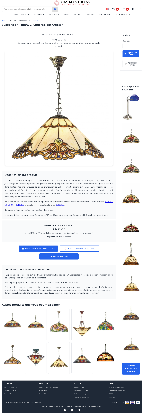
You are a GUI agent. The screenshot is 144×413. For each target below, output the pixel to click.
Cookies (112, 397)
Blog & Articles (9, 394)
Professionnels (79, 387)
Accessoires (105, 14)
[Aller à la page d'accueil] (72, 3)
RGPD (111, 394)
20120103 (60, 205)
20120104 (8, 205)
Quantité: (126, 41)
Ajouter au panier (60, 256)
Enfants (78, 14)
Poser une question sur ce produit (79, 249)
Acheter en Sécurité (81, 397)
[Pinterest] (79, 410)
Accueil (4, 20)
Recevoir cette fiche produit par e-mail (38, 249)
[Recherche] (55, 9)
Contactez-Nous (10, 391)
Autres (90, 14)
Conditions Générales (117, 391)
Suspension (36, 20)
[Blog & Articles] (133, 9)
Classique (39, 14)
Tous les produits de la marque (131, 369)
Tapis (67, 14)
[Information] (140, 9)
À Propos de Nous (10, 387)
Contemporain (22, 14)
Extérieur (54, 14)
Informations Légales (116, 387)
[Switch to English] (107, 9)
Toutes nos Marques (81, 394)
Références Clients (81, 391)
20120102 (109, 202)
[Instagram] (72, 410)
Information (43, 391)
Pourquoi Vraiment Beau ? (48, 387)
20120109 (20, 205)
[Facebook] (65, 410)
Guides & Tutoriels (45, 394)
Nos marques (123, 14)
